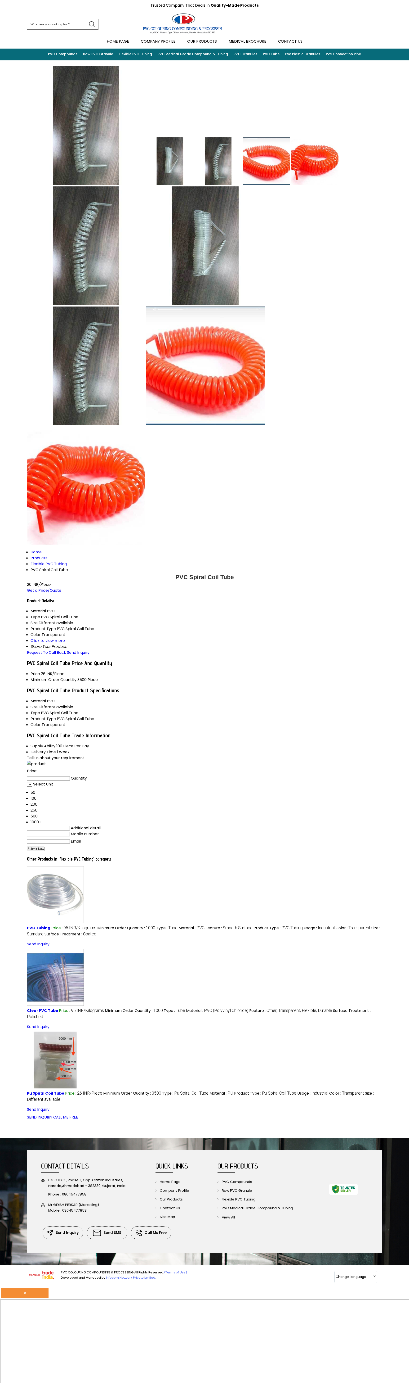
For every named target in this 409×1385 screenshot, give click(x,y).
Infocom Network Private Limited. (131, 1277)
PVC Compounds (62, 54)
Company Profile (158, 41)
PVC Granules (245, 54)
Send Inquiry (78, 652)
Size (34, 707)
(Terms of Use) (175, 1272)
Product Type (43, 719)
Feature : (229, 928)
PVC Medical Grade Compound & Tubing (193, 54)
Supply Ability (43, 746)
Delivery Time (43, 752)
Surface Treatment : (70, 934)
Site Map (167, 1216)
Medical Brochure (247, 41)
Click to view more (48, 640)
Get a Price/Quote (44, 590)
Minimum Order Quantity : (126, 928)
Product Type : (278, 928)
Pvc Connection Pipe (343, 54)
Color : (353, 928)
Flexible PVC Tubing (135, 54)
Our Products (202, 41)
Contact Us (290, 41)
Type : (167, 928)
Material (38, 701)
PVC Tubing (38, 928)
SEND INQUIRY (39, 1117)
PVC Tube (271, 54)
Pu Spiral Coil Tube (45, 1093)
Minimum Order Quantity (53, 679)
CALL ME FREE (65, 1117)
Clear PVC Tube (42, 1010)
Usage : (319, 928)
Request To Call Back (46, 652)
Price (35, 674)
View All (228, 1217)
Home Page (118, 41)
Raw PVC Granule (98, 54)
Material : (191, 928)
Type (35, 713)
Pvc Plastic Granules (302, 54)
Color (36, 724)
